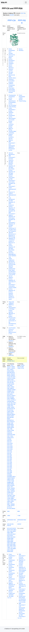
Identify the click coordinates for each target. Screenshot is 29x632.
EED (8, 397)
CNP (8, 385)
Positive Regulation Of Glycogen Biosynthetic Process (12, 248)
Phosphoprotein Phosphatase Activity (12, 96)
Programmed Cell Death (12, 594)
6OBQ (11, 540)
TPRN (8, 498)
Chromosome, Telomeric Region (12, 56)
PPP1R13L (9, 445)
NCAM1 (9, 423)
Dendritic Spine (12, 78)
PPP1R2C (9, 459)
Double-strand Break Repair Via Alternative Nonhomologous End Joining (12, 271)
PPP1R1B (9, 452)
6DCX (11, 535)
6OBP (8, 540)
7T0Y (11, 547)
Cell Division (11, 261)
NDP (12, 423)
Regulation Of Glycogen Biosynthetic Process (12, 168)
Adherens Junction (11, 69)
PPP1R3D (9, 465)
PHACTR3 (9, 433)
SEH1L (8, 486)
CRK (8, 388)
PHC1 (8, 436)
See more (9, 597)
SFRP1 (9, 488)
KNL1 (12, 410)
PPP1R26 (22, 21)
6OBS (11, 541)
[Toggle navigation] (26, 2)
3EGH (8, 529)
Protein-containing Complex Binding (11, 125)
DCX (8, 394)
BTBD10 (13, 375)
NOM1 (12, 426)
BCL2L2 (13, 374)
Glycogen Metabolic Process (11, 163)
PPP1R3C (9, 463)
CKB (12, 382)
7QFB (14, 545)
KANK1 (9, 407)
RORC (8, 484)
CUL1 (13, 391)
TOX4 (13, 495)
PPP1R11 (9, 442)
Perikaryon (11, 79)
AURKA (12, 371)
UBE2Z (9, 501)
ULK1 (8, 502)
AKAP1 (13, 366)
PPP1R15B (9, 447)
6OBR (8, 541)
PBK (11, 429)
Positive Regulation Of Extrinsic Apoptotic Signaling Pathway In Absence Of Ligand (12, 294)
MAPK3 (9, 416)
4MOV (14, 531)
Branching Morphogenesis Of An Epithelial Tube (12, 255)
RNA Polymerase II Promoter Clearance (12, 158)
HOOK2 (22, 365)
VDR (11, 502)
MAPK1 (13, 414)
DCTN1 (12, 392)
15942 (8, 515)
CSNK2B (9, 390)
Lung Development (12, 198)
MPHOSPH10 (10, 420)
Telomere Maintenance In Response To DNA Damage (12, 235)
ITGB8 (8, 405)
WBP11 (9, 504)
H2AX (12, 401)
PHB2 (13, 434)
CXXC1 (9, 392)
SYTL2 (8, 494)
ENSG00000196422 (21, 520)
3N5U (14, 529)
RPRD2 (12, 484)
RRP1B (9, 485)
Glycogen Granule (11, 72)
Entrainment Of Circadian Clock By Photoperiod (12, 229)
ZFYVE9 (9, 508)
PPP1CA (12, 20)
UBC (15, 500)
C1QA (8, 377)
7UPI (11, 548)
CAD (11, 377)
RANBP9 (9, 482)
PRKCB (9, 478)
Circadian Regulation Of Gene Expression (12, 203)
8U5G (11, 551)
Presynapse (11, 88)
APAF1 (11, 369)
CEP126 (9, 381)
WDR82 (13, 504)
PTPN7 (9, 481)
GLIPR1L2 (13, 400)
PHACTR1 (9, 432)
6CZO (8, 535)
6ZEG (8, 544)
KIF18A (9, 410)
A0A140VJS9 (10, 524)
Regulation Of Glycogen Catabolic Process (12, 174)
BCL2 (13, 372)
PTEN (12, 479)
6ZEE (11, 543)
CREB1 (12, 387)
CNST (11, 385)
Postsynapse (12, 89)
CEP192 (9, 382)
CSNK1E (12, 388)
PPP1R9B (9, 472)
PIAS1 (11, 436)
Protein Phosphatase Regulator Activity (12, 574)
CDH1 (12, 379)
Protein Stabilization (11, 259)
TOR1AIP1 (9, 495)
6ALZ (14, 534)
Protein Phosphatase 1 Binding (12, 109)
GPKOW (9, 401)
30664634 (11, 341)
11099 (18, 515)
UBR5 (12, 501)
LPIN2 (12, 411)
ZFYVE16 (9, 507)
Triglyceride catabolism (11, 302)
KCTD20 (9, 408)
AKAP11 (9, 368)
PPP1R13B (9, 443)
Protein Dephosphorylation (12, 189)
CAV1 (14, 377)
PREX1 (14, 476)
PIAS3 (8, 437)
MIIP (13, 417)
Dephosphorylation (12, 195)
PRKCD (13, 478)
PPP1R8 (9, 469)
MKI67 (8, 418)
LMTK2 (9, 411)
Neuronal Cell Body (12, 75)
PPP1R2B (9, 458)
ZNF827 (13, 508)
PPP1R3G (9, 468)
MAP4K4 (9, 414)
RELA (13, 361)
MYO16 (13, 421)
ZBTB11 (13, 505)
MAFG (8, 413)
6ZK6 (11, 545)
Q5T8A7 (19, 524)
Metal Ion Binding (11, 129)
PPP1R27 (9, 456)
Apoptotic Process (11, 591)
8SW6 (8, 551)
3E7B (11, 528)
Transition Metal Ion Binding (12, 132)
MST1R (9, 421)
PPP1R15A (9, 446)
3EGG (14, 528)
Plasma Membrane (11, 67)
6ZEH (11, 544)
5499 (8, 511)
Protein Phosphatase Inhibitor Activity (22, 97)
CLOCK (12, 384)
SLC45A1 (12, 489)
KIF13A (13, 408)
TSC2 (8, 500)
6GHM (8, 538)
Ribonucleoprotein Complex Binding (12, 120)
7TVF (14, 547)
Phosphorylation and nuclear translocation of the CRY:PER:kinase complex (12, 321)
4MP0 (11, 532)
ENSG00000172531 (11, 520)
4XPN (8, 534)
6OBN (11, 538)
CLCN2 (8, 384)
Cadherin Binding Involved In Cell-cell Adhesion (11, 137)
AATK (12, 365)
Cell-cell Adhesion (11, 276)
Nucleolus (11, 62)
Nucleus (10, 59)
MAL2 (12, 413)
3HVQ (11, 529)
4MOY (8, 532)
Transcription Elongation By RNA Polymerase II (12, 184)
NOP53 (12, 427)
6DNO (8, 537)
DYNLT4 (13, 395)
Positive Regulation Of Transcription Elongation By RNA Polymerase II (12, 210)
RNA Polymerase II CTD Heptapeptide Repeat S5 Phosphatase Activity (12, 146)
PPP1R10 (9, 440)
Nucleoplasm (12, 60)
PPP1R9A (9, 471)
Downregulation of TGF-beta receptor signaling (12, 310)
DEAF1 (11, 394)
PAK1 (8, 429)
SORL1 (9, 491)
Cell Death (11, 596)
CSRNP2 (9, 391)
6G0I (11, 537)
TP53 (8, 497)
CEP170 (13, 381)
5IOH (11, 534)
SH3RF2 (13, 488)
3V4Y (8, 531)
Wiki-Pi (4, 2)
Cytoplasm (11, 63)
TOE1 (12, 494)
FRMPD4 (12, 398)
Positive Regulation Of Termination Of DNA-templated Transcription (22, 568)
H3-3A (8, 403)
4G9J (11, 531)
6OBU (8, 543)
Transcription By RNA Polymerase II (12, 179)
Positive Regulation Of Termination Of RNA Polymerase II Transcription (22, 586)
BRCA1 (9, 375)
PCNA (12, 430)
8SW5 (11, 550)
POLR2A (9, 439)
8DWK (14, 548)
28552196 (11, 355)
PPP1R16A (9, 449)
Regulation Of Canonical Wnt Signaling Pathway (12, 265)
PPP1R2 (9, 453)
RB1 (13, 482)
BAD (8, 372)
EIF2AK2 (12, 397)
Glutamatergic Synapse (12, 91)
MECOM (9, 417)
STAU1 (12, 492)
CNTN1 (9, 387)
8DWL (8, 550)
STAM (8, 492)
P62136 (9, 525)
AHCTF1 (9, 366)
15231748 (23, 13)
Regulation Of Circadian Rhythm (12, 225)
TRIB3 (18, 368)
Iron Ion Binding (12, 105)
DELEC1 (9, 395)
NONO (8, 427)
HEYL (14, 403)
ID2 (14, 404)
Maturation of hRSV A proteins (12, 315)
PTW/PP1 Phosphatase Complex (12, 85)
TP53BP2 (12, 497)
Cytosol (10, 65)
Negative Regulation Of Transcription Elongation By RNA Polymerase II (12, 218)
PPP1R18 (9, 450)
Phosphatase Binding (12, 565)
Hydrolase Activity (11, 113)
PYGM (12, 481)
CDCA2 (9, 379)
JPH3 (11, 405)
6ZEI (14, 544)
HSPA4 (9, 404)
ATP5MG (9, 361)
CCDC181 (9, 378)
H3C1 (11, 403)
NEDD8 (9, 424)
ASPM (8, 371)
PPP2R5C (9, 475)
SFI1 (12, 486)
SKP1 (8, 489)
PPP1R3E (9, 466)
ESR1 (8, 398)
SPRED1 (13, 491)
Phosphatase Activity (12, 116)
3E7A (8, 528)
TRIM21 (12, 498)
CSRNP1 (14, 390)
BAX (11, 372)
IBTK (12, 404)
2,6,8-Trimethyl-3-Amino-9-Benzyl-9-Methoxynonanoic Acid (12, 330)
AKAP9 (13, 368)
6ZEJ (8, 545)
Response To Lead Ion (12, 192)
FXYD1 (9, 400)
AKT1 (8, 369)
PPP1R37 (9, 460)
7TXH (8, 548)
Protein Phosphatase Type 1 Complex (12, 51)
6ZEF (14, 543)
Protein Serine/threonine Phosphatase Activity (12, 102)
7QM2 (8, 547)
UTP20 (22, 368)
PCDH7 (9, 430)
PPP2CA (9, 473)
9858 (18, 511)
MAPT (12, 416)
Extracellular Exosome (11, 81)
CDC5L (13, 378)
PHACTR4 (9, 434)
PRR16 (8, 479)
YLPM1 (9, 505)
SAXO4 (12, 485)
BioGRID (12, 15)
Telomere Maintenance (12, 153)
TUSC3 (12, 500)
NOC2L (9, 426)
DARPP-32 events (11, 305)
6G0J (14, 537)
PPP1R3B (9, 462)
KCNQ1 (12, 407)
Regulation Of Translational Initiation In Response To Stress (12, 241)
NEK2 (12, 424)
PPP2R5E (9, 476)
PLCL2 (12, 437)
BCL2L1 (9, 374)
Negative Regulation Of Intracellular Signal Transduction (12, 586)
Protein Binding (12, 106)
